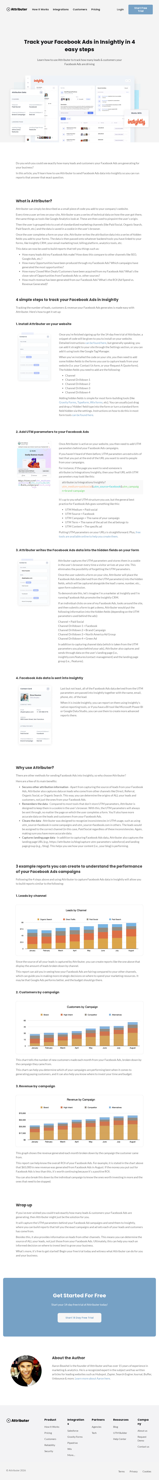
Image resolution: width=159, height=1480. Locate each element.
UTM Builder (120, 1432)
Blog (115, 1426)
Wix (69, 1448)
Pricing (48, 1432)
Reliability (49, 1444)
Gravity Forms (67, 402)
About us (142, 1430)
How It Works (51, 1426)
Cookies (147, 1471)
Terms (121, 1471)
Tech (94, 1432)
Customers (50, 1438)
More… (71, 1454)
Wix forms (96, 402)
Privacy (134, 1471)
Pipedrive (72, 1442)
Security (48, 1451)
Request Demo (142, 1438)
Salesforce (72, 1430)
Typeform (83, 402)
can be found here (95, 343)
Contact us (143, 1446)
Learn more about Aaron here (92, 1378)
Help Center (119, 1438)
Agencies (96, 1426)
